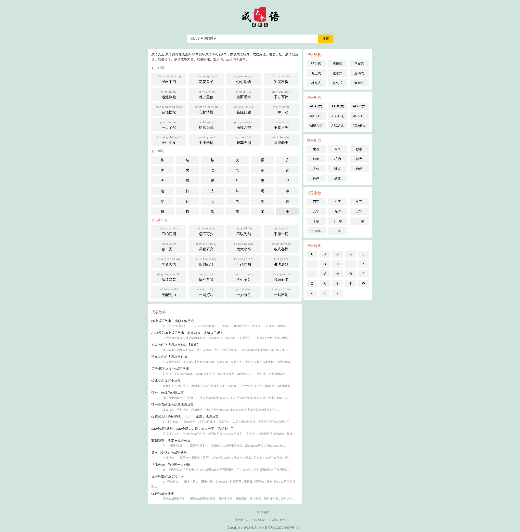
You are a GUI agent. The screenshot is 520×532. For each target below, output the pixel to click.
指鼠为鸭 (206, 125)
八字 (316, 211)
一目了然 (169, 125)
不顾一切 (281, 231)
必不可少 (206, 231)
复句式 (337, 82)
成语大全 (256, 527)
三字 (337, 230)
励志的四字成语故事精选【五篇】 (175, 344)
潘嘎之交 (243, 125)
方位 (316, 168)
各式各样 (281, 246)
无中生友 (169, 140)
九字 (337, 211)
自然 (359, 168)
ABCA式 (337, 125)
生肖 (316, 149)
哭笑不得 (281, 79)
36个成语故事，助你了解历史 (172, 320)
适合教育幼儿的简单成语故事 (172, 404)
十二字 (359, 221)
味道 (337, 168)
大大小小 (244, 246)
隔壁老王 (281, 140)
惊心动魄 (243, 79)
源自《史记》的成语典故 (169, 452)
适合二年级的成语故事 (167, 392)
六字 (337, 201)
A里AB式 (359, 125)
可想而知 (243, 262)
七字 (359, 201)
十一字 (337, 221)
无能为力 (169, 292)
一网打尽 (206, 292)
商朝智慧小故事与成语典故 (170, 440)
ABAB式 (359, 116)
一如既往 (243, 292)
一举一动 (281, 110)
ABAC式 (316, 106)
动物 (316, 158)
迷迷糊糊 (169, 94)
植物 (337, 158)
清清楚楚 (168, 277)
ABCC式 (359, 106)
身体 (316, 178)
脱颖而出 (281, 277)
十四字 (316, 230)
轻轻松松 (169, 110)
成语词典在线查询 (260, 16)
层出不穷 (169, 79)
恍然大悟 (169, 262)
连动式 (359, 73)
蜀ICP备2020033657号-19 (281, 527)
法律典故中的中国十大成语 (170, 464)
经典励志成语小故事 (166, 380)
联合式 (316, 63)
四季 (337, 149)
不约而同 (168, 231)
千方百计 (281, 94)
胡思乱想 (206, 262)
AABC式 (337, 106)
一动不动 (281, 292)
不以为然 (244, 231)
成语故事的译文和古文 (167, 476)
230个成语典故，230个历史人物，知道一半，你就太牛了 (192, 428)
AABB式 (316, 116)
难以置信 (206, 94)
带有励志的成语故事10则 (169, 356)
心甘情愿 (206, 110)
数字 (359, 149)
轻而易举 (243, 94)
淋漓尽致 (281, 262)
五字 (359, 211)
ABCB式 (337, 116)
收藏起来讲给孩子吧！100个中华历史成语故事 (185, 416)
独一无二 (168, 246)
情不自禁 (206, 277)
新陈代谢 (244, 110)
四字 (316, 201)
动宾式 (359, 63)
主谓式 (337, 63)
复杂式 (359, 82)
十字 (316, 221)
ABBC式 (316, 125)
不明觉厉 (206, 140)
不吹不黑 (281, 125)
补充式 (316, 82)
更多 (287, 211)
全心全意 (244, 277)
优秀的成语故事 (162, 493)
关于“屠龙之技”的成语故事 (170, 368)
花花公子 (206, 79)
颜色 (359, 158)
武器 (337, 178)
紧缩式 (337, 73)
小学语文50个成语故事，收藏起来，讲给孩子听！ (187, 332)
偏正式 (316, 73)
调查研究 (206, 246)
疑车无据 (243, 140)
